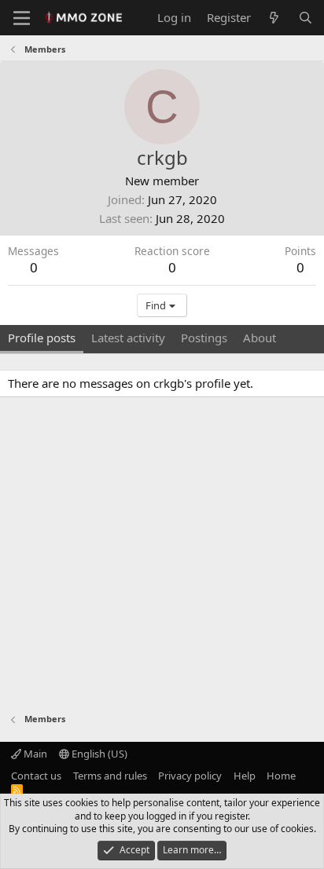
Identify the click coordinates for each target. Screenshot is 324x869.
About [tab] (259, 337)
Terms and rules (110, 776)
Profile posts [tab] (41, 337)
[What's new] (274, 17)
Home (281, 776)
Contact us (36, 776)
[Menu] (21, 18)
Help (245, 776)
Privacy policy (190, 776)
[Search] (305, 17)
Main (34, 754)
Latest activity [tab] (128, 337)
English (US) (98, 754)
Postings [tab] (204, 337)
